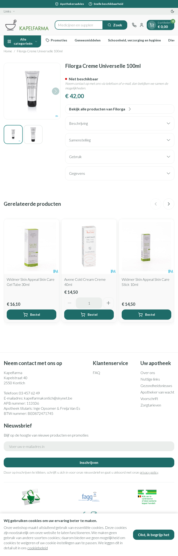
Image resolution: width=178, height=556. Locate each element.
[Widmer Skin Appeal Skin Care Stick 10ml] (146, 246)
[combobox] (79, 25)
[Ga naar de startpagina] (27, 25)
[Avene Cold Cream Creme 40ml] (89, 246)
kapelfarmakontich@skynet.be (48, 398)
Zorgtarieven (150, 405)
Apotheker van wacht (157, 392)
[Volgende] (55, 91)
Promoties (59, 40)
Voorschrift (149, 398)
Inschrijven (89, 462)
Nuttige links (150, 379)
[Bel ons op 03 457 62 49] (134, 25)
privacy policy (149, 472)
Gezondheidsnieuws (156, 385)
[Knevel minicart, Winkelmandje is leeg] (152, 25)
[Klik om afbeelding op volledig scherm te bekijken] (32, 91)
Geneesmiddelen (88, 40)
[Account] (141, 25)
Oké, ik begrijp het (153, 534)
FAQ (96, 372)
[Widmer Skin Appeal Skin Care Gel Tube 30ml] (31, 246)
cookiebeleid (37, 548)
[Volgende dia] (168, 203)
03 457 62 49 (29, 393)
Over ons (147, 372)
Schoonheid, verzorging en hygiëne (134, 40)
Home (8, 51)
